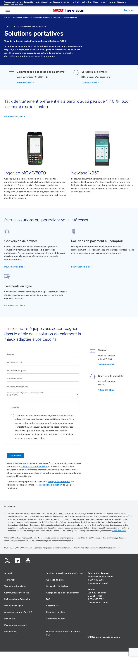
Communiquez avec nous (16, 592)
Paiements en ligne (13, 605)
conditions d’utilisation (51, 484)
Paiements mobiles (55, 612)
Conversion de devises (57, 586)
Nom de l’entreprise (16, 370)
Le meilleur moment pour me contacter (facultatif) (25, 393)
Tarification (9, 579)
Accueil (8, 573)
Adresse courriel (15, 378)
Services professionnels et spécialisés (64, 573)
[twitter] (7, 560)
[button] (129, 10)
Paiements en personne (15, 625)
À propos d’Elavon (55, 579)
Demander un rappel (98, 583)
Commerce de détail (56, 618)
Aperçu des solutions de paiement (62, 592)
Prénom (11, 354)
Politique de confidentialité (17, 599)
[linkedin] (17, 560)
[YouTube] (27, 560)
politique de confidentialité (34, 466)
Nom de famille (14, 362)
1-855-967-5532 (119, 531)
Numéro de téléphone (17, 386)
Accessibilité (52, 605)
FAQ (48, 599)
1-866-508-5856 (96, 579)
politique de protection (59, 481)
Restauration (10, 631)
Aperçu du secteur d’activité (18, 612)
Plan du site (9, 618)
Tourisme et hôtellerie (15, 586)
